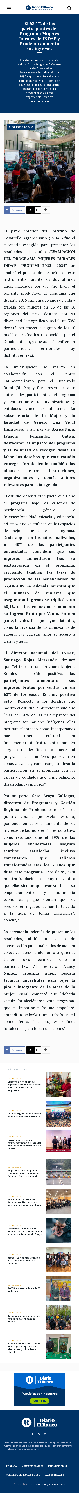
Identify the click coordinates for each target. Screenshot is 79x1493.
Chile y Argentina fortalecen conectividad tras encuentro (25, 1115)
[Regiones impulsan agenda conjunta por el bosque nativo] (58, 1317)
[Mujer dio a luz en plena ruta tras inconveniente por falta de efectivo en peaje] (58, 1172)
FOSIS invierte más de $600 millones (24, 1290)
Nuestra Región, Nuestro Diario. (51, 1484)
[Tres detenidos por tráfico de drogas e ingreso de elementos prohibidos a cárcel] (58, 1346)
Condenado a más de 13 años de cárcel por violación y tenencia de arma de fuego (25, 1231)
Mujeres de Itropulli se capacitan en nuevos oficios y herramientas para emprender (24, 1086)
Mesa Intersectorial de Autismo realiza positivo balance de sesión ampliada (24, 1202)
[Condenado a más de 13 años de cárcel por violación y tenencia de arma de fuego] (58, 1230)
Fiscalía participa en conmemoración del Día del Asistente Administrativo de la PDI (24, 1144)
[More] (46, 210)
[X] (45, 1434)
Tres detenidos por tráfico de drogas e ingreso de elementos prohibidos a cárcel (24, 1348)
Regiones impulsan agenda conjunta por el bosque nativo (24, 1318)
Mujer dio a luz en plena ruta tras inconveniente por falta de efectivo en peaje (24, 1173)
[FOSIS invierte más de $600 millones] (58, 1288)
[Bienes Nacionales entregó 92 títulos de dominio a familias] (58, 1259)
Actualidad (14, 1078)
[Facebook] (32, 1434)
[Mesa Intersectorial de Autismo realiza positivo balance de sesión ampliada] (58, 1201)
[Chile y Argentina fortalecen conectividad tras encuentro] (58, 1114)
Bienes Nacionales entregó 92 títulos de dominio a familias (24, 1260)
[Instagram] (38, 1434)
